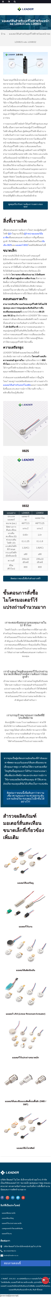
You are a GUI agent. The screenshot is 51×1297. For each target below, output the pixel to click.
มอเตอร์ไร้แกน (7, 1234)
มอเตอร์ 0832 (22, 245)
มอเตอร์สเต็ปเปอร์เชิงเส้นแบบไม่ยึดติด (21, 1286)
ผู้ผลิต (32, 1183)
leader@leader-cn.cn (11, 1255)
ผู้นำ (10, 234)
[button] (25, 205)
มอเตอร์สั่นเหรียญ (8, 1218)
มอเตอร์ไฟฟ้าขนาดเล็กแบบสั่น (22, 1282)
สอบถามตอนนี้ (12, 1263)
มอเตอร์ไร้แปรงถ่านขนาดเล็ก (12, 1223)
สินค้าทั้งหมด (37, 1290)
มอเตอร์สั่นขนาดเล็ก (8, 1213)
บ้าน (3, 33)
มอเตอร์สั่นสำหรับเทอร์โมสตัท (17, 385)
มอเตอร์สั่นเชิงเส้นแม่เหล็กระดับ (20, 1290)
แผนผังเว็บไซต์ (38, 1279)
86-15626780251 (10, 1251)
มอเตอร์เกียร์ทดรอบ (43, 1286)
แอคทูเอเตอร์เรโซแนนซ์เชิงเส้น (12, 1228)
